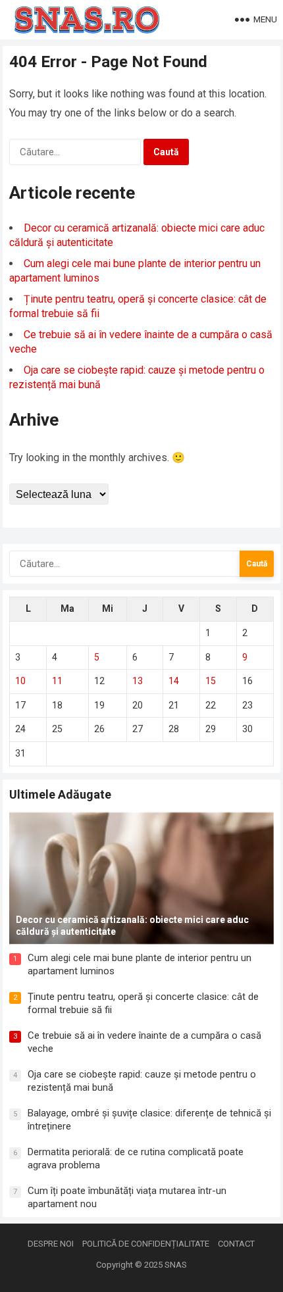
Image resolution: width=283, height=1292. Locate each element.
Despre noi (51, 1244)
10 (20, 681)
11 (57, 681)
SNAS (176, 1265)
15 (210, 681)
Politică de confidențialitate (145, 1244)
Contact (236, 1244)
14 (173, 681)
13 (137, 681)
